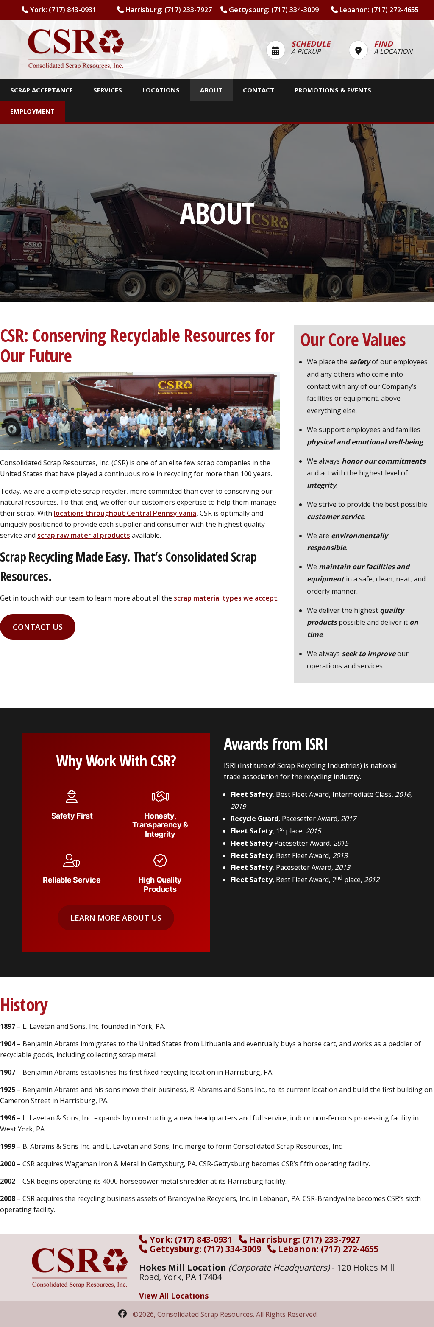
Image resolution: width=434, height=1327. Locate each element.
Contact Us (38, 627)
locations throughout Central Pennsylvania (125, 513)
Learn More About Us (115, 918)
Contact (258, 90)
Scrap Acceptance (41, 90)
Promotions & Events (333, 90)
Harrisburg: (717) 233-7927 (168, 9)
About (211, 90)
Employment (32, 111)
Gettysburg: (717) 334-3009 (273, 9)
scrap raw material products (83, 535)
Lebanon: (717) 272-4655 (378, 9)
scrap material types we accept (225, 598)
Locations (161, 90)
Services (107, 90)
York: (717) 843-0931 (62, 9)
